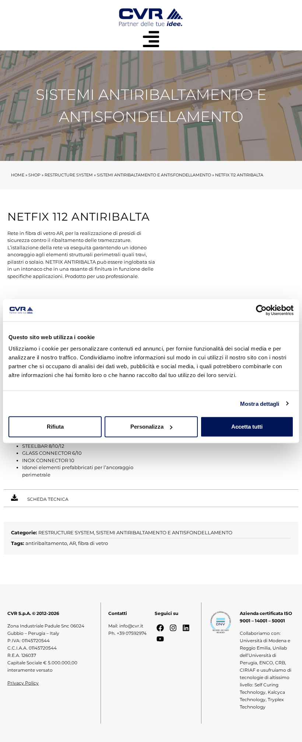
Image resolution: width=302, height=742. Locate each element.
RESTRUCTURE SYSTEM (69, 174)
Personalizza (147, 426)
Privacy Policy (23, 683)
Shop (34, 174)
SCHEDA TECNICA (48, 499)
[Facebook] (160, 627)
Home (17, 174)
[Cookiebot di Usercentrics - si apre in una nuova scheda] (261, 310)
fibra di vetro (93, 543)
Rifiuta (55, 426)
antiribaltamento (46, 543)
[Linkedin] (186, 627)
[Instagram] (173, 627)
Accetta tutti (247, 426)
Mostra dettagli (260, 403)
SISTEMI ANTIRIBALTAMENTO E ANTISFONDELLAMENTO (154, 174)
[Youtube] (160, 638)
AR (72, 543)
